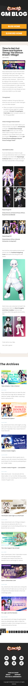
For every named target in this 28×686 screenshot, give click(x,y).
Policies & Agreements (13, 677)
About (8, 674)
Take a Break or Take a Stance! (10, 386)
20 (21, 632)
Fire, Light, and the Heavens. (9, 613)
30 (24, 632)
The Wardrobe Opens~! (8, 418)
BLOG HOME (14, 26)
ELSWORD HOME (14, 33)
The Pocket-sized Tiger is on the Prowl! (12, 515)
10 (19, 632)
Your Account (13, 673)
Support (18, 674)
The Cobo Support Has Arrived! (10, 548)
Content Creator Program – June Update (13, 467)
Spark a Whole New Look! (8, 580)
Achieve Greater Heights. (8, 451)
